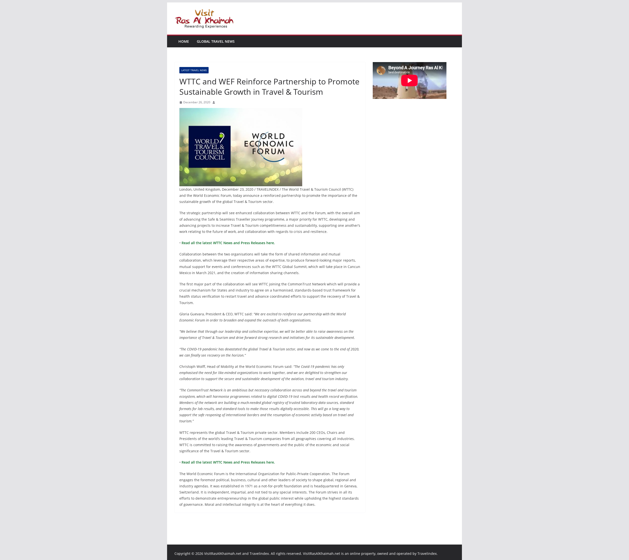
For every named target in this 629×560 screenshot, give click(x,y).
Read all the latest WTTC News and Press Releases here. (228, 242)
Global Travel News (216, 41)
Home (183, 41)
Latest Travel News (194, 70)
